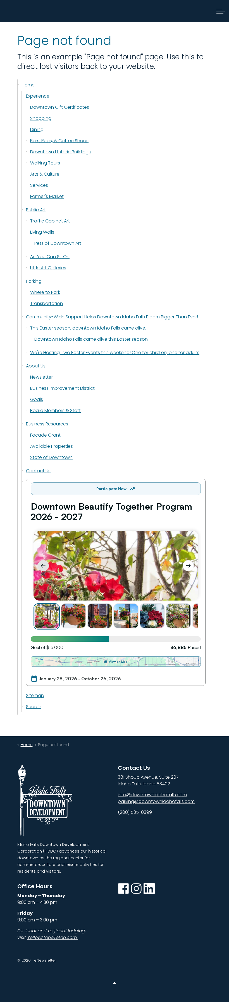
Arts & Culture (44, 174)
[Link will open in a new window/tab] (123, 888)
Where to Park (45, 292)
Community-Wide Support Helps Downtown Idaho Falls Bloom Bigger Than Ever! (112, 317)
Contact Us (38, 471)
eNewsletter (45, 960)
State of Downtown (51, 457)
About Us (36, 366)
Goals (36, 399)
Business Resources (47, 424)
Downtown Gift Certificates (59, 107)
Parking (34, 281)
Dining (37, 129)
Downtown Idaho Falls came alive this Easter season (91, 339)
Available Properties (51, 446)
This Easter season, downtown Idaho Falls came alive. (88, 328)
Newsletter (41, 377)
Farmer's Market (47, 196)
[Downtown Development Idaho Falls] (32, 11)
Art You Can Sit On (50, 256)
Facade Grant (45, 435)
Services (39, 185)
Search (33, 706)
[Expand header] (220, 11)
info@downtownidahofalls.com (152, 795)
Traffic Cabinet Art (50, 221)
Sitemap (35, 695)
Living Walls (42, 232)
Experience (37, 96)
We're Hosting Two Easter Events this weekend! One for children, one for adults (114, 352)
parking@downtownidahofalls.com (156, 801)
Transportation (46, 303)
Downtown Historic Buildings (60, 152)
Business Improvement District (62, 388)
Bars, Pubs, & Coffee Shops (59, 140)
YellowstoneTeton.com (52, 937)
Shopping (40, 118)
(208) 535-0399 (135, 812)
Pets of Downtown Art (57, 243)
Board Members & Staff (55, 410)
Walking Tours (45, 163)
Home (28, 85)
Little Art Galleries (48, 268)
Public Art (36, 210)
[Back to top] (114, 983)
